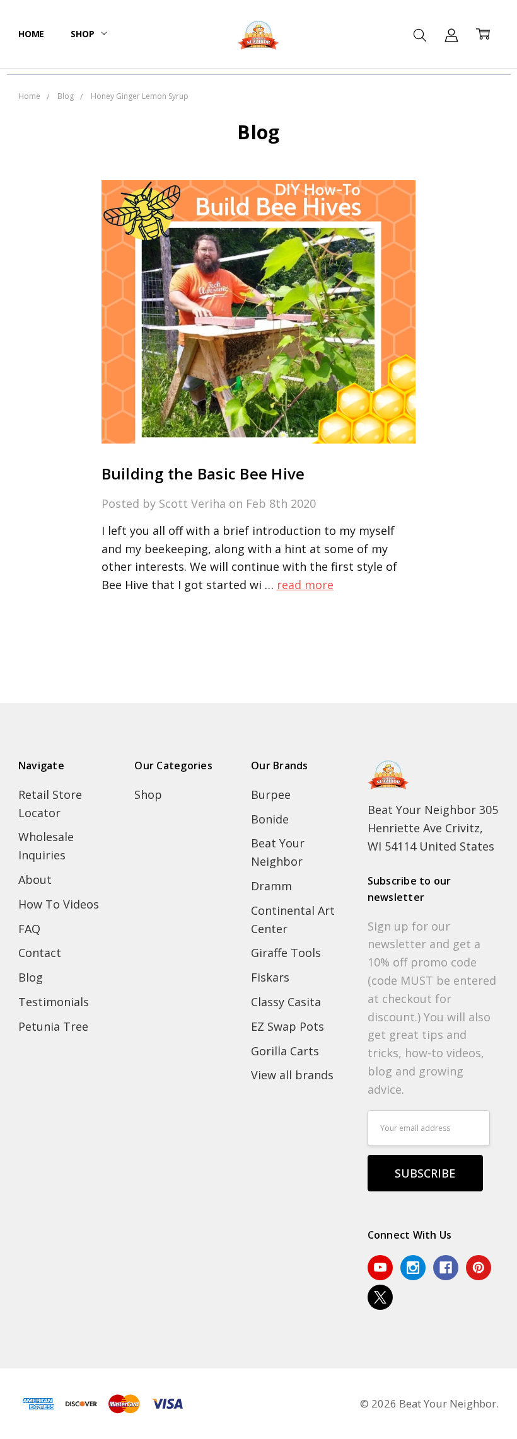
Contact (39, 952)
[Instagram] (413, 1267)
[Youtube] (380, 1267)
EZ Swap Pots (287, 1026)
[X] (380, 1297)
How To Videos (58, 904)
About (35, 879)
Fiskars (270, 977)
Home (31, 34)
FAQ (29, 928)
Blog (30, 977)
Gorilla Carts (285, 1050)
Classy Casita (286, 1001)
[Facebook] (445, 1267)
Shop (83, 34)
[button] (259, 694)
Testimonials (53, 1001)
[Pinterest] (478, 1267)
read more (305, 584)
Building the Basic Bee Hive (203, 473)
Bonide (270, 819)
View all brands (292, 1074)
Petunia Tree (53, 1026)
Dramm (271, 885)
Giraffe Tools (286, 952)
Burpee (271, 794)
